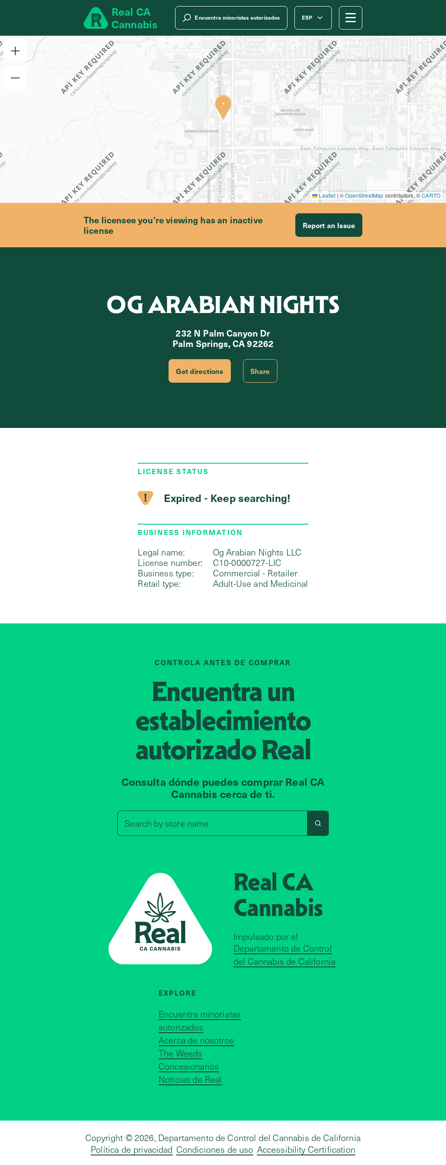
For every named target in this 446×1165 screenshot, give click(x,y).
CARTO (431, 195)
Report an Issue (329, 225)
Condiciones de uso (214, 1149)
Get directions (199, 371)
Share (260, 371)
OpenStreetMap (364, 195)
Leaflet (326, 195)
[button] (15, 51)
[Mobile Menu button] (350, 18)
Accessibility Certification (306, 1149)
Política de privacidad (132, 1149)
